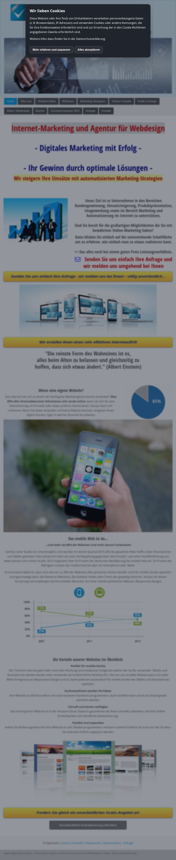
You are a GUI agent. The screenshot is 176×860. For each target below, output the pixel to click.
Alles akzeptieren (89, 49)
